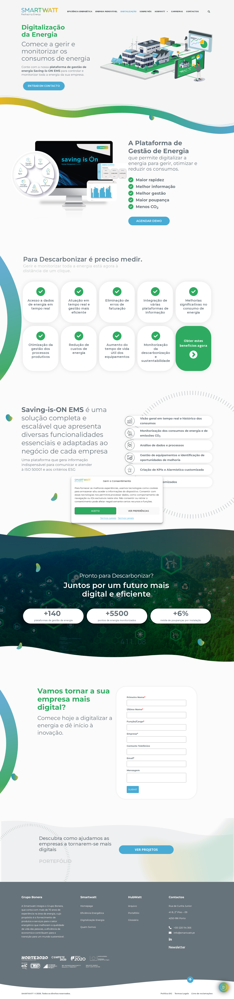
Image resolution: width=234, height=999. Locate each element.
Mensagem (133, 770)
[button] (208, 11)
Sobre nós (146, 11)
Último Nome (135, 709)
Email (130, 758)
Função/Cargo (135, 721)
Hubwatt (160, 11)
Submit (132, 789)
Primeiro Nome (136, 697)
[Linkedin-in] (170, 939)
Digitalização (128, 11)
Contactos (192, 11)
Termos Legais (108, 518)
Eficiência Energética (79, 11)
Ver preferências (138, 511)
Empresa (132, 733)
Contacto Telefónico (138, 746)
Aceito (95, 511)
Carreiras (177, 11)
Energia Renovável (106, 11)
